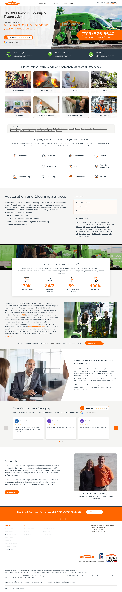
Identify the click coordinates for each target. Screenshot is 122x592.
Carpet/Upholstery (74, 129)
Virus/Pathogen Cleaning (44, 129)
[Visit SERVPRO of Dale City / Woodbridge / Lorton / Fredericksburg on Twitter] (56, 519)
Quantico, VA (89, 224)
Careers (26, 532)
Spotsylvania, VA (81, 229)
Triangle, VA (109, 224)
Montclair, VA (80, 227)
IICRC (23, 315)
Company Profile (29, 529)
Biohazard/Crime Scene (29, 129)
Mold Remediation (10, 535)
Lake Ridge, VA (91, 222)
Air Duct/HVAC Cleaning (60, 129)
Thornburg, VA (107, 234)
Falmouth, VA (80, 231)
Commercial (53, 3)
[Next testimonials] (116, 428)
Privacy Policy (47, 532)
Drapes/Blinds (14, 131)
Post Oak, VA (96, 234)
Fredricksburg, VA (103, 227)
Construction (8, 541)
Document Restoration (100, 129)
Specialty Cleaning (10, 547)
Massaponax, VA (104, 229)
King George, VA (84, 234)
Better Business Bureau (36, 327)
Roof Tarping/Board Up (36, 131)
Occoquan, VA (91, 227)
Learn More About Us (84, 203)
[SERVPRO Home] (12, 3)
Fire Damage (9, 532)
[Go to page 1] (59, 441)
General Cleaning (10, 550)
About (63, 3)
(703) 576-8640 (111, 4)
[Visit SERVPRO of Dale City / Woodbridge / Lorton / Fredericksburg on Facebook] (65, 519)
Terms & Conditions (49, 529)
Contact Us (73, 3)
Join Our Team (81, 207)
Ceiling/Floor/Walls (86, 129)
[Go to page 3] (62, 441)
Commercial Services (84, 211)
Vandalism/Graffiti (49, 131)
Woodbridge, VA (103, 222)
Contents (59, 131)
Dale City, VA (80, 222)
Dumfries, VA (99, 224)
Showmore (8, 336)
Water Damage (9, 529)
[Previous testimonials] (6, 428)
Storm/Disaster (9, 538)
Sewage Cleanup (15, 129)
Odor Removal (24, 131)
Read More (11, 492)
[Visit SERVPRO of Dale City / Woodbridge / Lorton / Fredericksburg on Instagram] (61, 519)
